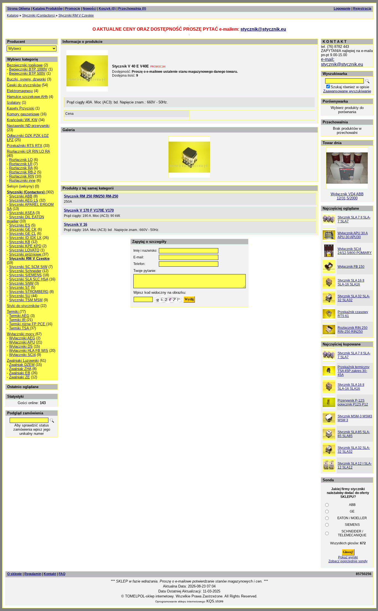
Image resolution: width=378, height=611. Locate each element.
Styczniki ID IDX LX (25, 238)
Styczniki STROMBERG (28, 292)
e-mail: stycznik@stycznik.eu (342, 62)
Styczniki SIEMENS (25, 275)
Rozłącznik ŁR (20, 164)
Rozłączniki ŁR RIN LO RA (28, 151)
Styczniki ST (19, 287)
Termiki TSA (19, 328)
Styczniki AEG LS (23, 200)
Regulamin (32, 574)
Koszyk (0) (107, 9)
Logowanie (342, 9)
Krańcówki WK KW (22, 120)
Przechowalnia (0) (132, 9)
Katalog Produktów (48, 9)
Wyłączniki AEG (22, 338)
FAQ (62, 574)
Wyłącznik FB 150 (351, 267)
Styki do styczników (23, 306)
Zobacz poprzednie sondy (347, 561)
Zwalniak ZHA (20, 369)
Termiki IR (18, 320)
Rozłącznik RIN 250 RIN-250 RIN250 (352, 330)
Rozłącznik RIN (21, 176)
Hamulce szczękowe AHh (27, 97)
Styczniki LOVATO (24, 250)
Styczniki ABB (20, 196)
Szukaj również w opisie (350, 87)
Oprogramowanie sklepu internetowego (180, 601)
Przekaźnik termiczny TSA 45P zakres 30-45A (353, 371)
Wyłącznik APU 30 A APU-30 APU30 (353, 235)
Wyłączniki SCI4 (22, 355)
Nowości (89, 9)
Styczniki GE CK (23, 229)
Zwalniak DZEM (22, 365)
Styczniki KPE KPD (25, 246)
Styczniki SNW (21, 283)
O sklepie (14, 574)
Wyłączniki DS (21, 346)
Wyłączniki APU (22, 342)
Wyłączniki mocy (21, 334)
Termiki (13, 312)
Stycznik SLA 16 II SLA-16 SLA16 (351, 282)
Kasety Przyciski (20, 108)
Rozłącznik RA (21, 168)
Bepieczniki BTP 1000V (28, 69)
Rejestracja (362, 9)
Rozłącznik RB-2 (22, 172)
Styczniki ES (19, 225)
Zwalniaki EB (19, 373)
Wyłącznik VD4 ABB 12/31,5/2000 (347, 196)
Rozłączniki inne (22, 180)
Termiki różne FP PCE (27, 324)
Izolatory (14, 102)
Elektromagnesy (20, 91)
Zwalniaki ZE (19, 377)
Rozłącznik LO (21, 160)
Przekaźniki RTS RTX (24, 146)
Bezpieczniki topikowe (25, 65)
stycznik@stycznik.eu (263, 29)
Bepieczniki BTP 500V (27, 73)
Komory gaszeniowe (23, 114)
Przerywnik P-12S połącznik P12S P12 (353, 402)
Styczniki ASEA (22, 213)
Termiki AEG (19, 316)
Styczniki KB (19, 242)
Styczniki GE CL (22, 234)
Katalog (13, 15)
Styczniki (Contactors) (39, 15)
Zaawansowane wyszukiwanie (347, 91)
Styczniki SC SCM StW (28, 267)
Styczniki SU (19, 296)
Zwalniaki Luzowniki (23, 360)
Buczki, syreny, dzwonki (26, 79)
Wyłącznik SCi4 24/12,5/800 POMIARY (355, 251)
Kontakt (50, 574)
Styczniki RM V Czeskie (76, 15)
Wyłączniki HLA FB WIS (28, 351)
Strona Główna (18, 9)
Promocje (72, 9)
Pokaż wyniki (348, 557)
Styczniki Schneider (25, 271)
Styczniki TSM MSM (26, 300)
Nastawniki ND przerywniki (28, 126)
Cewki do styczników (24, 85)
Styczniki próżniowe (25, 254)
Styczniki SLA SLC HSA (28, 279)
